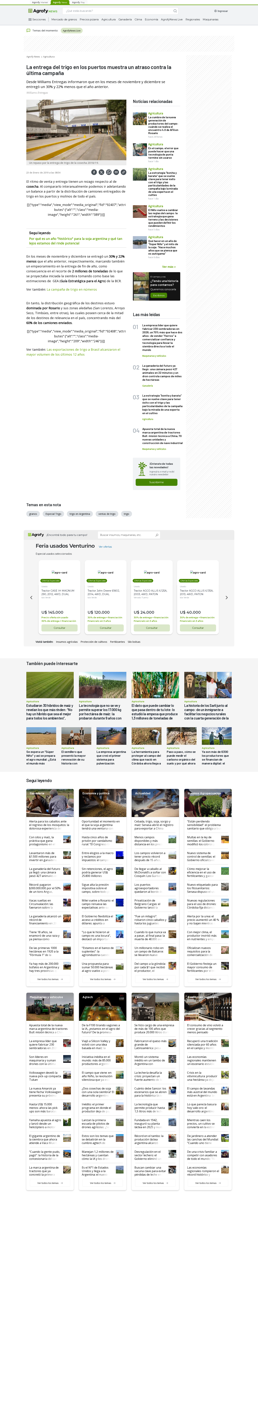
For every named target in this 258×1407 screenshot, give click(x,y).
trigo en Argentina (80, 514)
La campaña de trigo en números (72, 289)
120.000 (102, 612)
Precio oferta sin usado (54, 617)
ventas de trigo (106, 514)
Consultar (59, 628)
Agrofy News (33, 56)
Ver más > (169, 266)
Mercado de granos (64, 19)
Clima (138, 19)
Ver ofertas (105, 546)
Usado (44, 586)
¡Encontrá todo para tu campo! (67, 535)
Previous (30, 597)
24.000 (147, 612)
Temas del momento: (45, 30)
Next (227, 597)
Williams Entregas (37, 92)
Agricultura (108, 19)
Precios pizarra (89, 19)
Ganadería (125, 19)
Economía (151, 19)
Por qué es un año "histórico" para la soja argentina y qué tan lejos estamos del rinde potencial (75, 240)
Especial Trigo (53, 514)
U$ (44, 612)
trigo (126, 514)
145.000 (55, 612)
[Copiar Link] (123, 172)
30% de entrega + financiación (58, 621)
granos (33, 514)
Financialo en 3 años (99, 621)
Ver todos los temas (48, 979)
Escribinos (158, 295)
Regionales (193, 19)
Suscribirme (156, 482)
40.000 (194, 612)
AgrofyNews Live (172, 19)
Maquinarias (210, 19)
